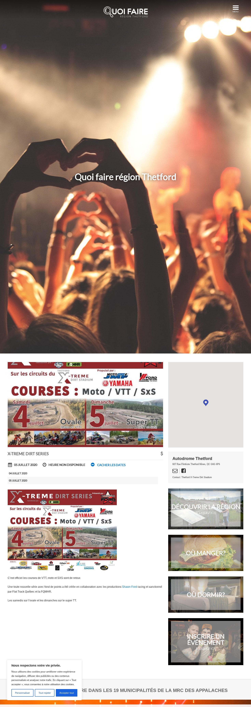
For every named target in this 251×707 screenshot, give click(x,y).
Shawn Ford (129, 586)
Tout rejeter (45, 692)
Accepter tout (66, 692)
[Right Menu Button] (236, 7)
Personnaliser (22, 692)
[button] (108, 465)
